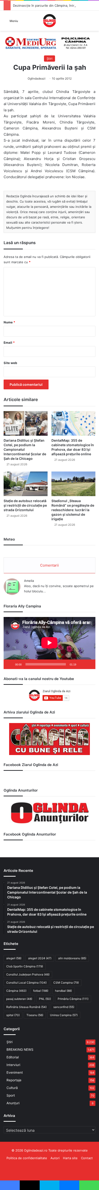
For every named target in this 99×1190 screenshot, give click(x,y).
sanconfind (63, 1007)
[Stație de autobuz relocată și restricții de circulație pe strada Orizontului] (26, 484)
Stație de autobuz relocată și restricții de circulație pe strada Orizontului (25, 505)
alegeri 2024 (39, 958)
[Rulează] (9, 664)
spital (13, 1015)
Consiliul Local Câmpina (26, 982)
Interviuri (13, 1065)
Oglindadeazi (36, 78)
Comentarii (49, 565)
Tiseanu (34, 1015)
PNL (45, 999)
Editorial (12, 1057)
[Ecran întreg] (89, 664)
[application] (49, 643)
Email (9, 342)
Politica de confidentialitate (26, 1158)
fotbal (40, 990)
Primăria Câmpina (73, 999)
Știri (49, 58)
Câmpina (16, 990)
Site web (10, 363)
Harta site (70, 1158)
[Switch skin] (93, 22)
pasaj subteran (19, 999)
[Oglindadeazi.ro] (49, 20)
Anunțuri (12, 1103)
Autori (55, 1158)
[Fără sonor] (81, 664)
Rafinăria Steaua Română (26, 1007)
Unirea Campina (64, 1015)
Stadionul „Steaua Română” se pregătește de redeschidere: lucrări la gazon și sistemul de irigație (72, 510)
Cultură (12, 1088)
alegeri (13, 958)
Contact (87, 1158)
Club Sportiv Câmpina (24, 966)
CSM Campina (66, 982)
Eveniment (14, 1072)
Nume (9, 322)
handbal (63, 990)
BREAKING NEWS (19, 1049)
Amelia (29, 581)
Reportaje (13, 1080)
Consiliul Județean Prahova (28, 974)
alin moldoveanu (72, 958)
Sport (10, 1095)
